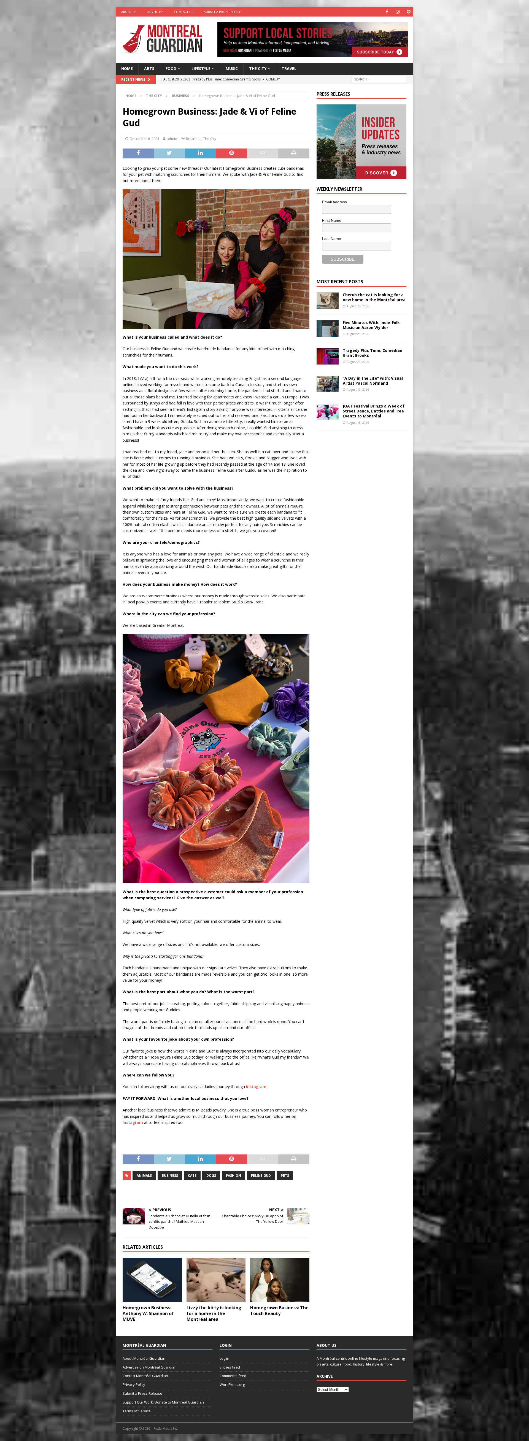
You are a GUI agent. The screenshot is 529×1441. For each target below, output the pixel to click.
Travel (289, 68)
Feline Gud (261, 1175)
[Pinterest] (408, 12)
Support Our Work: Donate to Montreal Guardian (163, 1402)
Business (193, 138)
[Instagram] (398, 12)
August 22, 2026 (358, 306)
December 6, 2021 (144, 138)
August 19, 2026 (358, 389)
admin (172, 138)
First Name (331, 220)
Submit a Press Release (222, 12)
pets (285, 1175)
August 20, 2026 (358, 362)
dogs (211, 1175)
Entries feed (230, 1367)
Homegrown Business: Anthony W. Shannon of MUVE (148, 1313)
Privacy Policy (134, 1384)
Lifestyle (200, 68)
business (170, 1175)
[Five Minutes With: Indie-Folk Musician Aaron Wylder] (328, 328)
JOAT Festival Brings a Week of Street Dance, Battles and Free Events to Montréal (373, 411)
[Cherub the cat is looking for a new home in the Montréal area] (328, 300)
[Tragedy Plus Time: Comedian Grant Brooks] (328, 356)
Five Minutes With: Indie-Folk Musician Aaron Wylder (371, 325)
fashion (233, 1175)
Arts (149, 68)
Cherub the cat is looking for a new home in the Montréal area (374, 297)
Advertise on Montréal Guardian (150, 1367)
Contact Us (183, 12)
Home (127, 68)
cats (192, 1175)
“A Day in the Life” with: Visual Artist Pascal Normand (373, 381)
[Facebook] (387, 12)
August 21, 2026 (358, 334)
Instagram (256, 1086)
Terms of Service (137, 1410)
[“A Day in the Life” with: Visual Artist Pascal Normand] (328, 384)
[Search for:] (378, 79)
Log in (224, 1358)
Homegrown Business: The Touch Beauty (279, 1310)
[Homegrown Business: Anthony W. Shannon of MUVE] (152, 1280)
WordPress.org (232, 1384)
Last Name (331, 238)
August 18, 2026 (358, 422)
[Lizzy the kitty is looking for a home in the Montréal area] (216, 1280)
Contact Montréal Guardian (145, 1375)
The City (257, 68)
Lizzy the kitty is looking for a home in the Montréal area (214, 1313)
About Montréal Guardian (144, 1358)
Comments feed (233, 1375)
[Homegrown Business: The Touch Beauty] (279, 1280)
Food (171, 68)
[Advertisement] (358, 472)
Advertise (155, 12)
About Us (128, 12)
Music (232, 68)
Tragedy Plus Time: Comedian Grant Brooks (372, 353)
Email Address (334, 202)
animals (144, 1175)
